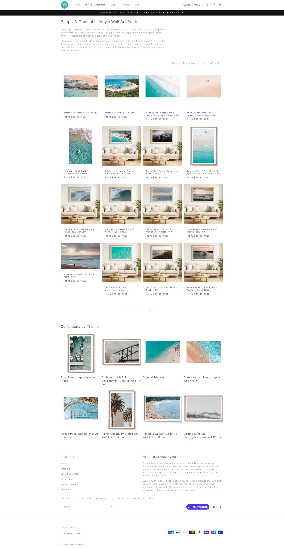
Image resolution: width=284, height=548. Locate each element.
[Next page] (158, 310)
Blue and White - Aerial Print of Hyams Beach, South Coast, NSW (203, 172)
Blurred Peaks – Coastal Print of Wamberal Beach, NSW (202, 288)
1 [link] (126, 310)
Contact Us (66, 489)
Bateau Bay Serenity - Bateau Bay (80, 113)
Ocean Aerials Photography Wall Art (202, 379)
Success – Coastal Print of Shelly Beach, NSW (80, 275)
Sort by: (176, 63)
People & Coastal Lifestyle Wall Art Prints (160, 435)
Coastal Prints (152, 377)
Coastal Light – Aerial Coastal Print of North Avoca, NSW (119, 172)
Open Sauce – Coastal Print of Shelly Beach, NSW (202, 230)
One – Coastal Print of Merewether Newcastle (116, 288)
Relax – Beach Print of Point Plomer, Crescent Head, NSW (201, 114)
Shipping (65, 469)
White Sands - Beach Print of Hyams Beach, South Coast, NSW (162, 114)
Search (64, 463)
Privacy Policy (68, 479)
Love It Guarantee (70, 474)
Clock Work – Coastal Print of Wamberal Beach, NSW (119, 230)
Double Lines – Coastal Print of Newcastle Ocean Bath (79, 230)
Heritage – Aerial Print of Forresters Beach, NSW (76, 172)
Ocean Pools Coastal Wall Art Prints (80, 435)
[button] (95, 5)
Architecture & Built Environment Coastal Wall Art (121, 379)
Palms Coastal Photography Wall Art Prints (120, 435)
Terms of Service (69, 484)
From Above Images (77, 544)
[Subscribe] (110, 506)
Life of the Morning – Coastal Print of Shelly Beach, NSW (160, 230)
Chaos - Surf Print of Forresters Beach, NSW (162, 172)
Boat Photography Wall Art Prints (78, 379)
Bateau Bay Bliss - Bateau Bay (119, 113)
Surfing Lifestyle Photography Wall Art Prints (202, 435)
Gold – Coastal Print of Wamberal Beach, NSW (162, 288)
